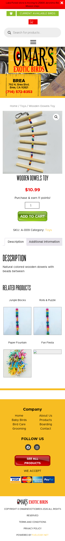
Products (46, 420)
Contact (45, 428)
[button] (56, 117)
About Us (45, 415)
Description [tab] (16, 241)
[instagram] (37, 447)
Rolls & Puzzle (47, 300)
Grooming (19, 428)
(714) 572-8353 (19, 92)
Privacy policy (33, 528)
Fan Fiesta (47, 342)
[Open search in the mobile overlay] (32, 32)
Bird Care (19, 424)
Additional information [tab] (44, 241)
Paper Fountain (17, 342)
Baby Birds (19, 420)
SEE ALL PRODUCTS (32, 461)
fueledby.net (40, 535)
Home (14, 106)
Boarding (46, 424)
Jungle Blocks (17, 300)
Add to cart (32, 216)
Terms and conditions (32, 522)
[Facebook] (28, 447)
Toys (23, 106)
